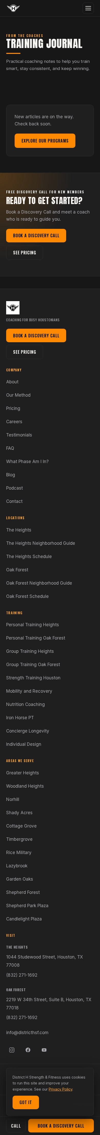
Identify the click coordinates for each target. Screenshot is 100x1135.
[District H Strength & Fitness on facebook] (28, 1050)
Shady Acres (19, 812)
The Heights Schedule (29, 556)
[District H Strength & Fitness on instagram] (11, 1050)
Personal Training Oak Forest (35, 638)
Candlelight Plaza (24, 918)
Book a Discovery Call (36, 235)
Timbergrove (19, 839)
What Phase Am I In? (27, 461)
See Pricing (24, 253)
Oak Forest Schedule (27, 596)
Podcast (14, 488)
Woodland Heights (25, 786)
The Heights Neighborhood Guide (40, 543)
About (12, 381)
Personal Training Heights (32, 624)
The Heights (18, 530)
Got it (25, 1102)
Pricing (13, 408)
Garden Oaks (19, 879)
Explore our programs (45, 141)
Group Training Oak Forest (33, 664)
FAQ (10, 448)
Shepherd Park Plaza (27, 905)
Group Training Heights (30, 651)
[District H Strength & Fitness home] (13, 8)
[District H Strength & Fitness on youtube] (44, 1050)
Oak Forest (17, 569)
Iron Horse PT (20, 717)
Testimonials (19, 435)
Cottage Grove (21, 826)
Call (16, 1125)
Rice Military (19, 852)
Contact (14, 501)
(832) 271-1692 (21, 975)
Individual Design (23, 744)
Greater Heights (22, 772)
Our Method (18, 395)
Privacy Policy (60, 1089)
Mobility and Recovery (29, 691)
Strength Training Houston (33, 677)
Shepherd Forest (23, 892)
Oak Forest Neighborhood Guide (39, 583)
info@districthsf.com (27, 1032)
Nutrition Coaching (25, 704)
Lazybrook (16, 865)
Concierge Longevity (27, 731)
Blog (10, 474)
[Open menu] (88, 8)
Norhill (12, 799)
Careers (14, 421)
